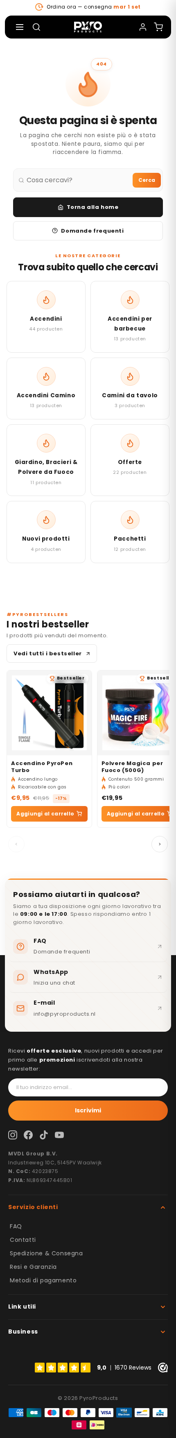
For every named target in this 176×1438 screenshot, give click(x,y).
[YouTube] (59, 1134)
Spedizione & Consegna (46, 1253)
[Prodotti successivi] (159, 844)
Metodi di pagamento (43, 1280)
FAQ (16, 1226)
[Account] (142, 27)
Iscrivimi (88, 1110)
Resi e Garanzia (33, 1267)
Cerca (146, 180)
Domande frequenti (92, 231)
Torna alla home (93, 207)
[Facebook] (28, 1134)
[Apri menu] (19, 27)
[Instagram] (12, 1134)
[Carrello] (158, 27)
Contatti (23, 1240)
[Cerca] (36, 27)
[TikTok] (43, 1134)
